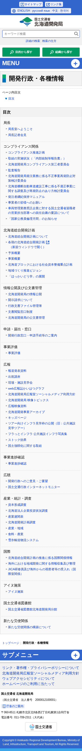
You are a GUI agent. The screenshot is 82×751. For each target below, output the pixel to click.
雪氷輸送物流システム (23, 540)
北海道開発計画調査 (22, 522)
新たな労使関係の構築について (29, 627)
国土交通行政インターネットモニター (34, 487)
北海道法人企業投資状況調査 (28, 510)
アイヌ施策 (15, 591)
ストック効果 (17, 440)
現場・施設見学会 (20, 382)
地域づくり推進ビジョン (25, 270)
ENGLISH (23, 10)
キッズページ (17, 417)
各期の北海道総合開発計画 (28, 244)
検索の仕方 (49, 41)
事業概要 (14, 258)
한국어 (64, 10)
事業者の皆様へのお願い (25, 202)
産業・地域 (15, 528)
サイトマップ (33, 4)
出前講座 (14, 376)
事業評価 (14, 353)
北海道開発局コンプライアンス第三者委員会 (38, 164)
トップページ (10, 643)
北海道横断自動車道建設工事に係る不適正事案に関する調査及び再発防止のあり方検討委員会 (41, 188)
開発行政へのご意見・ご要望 (28, 481)
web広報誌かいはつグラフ (26, 388)
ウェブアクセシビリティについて (28, 678)
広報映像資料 (17, 406)
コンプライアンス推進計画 (26, 152)
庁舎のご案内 (14, 706)
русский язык (41, 10)
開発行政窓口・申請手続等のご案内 (32, 335)
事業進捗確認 (17, 463)
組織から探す (63, 52)
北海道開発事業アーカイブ (26, 412)
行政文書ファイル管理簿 (25, 306)
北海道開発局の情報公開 (25, 294)
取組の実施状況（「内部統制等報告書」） (37, 158)
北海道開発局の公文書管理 (26, 317)
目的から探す (23, 52)
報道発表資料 (17, 370)
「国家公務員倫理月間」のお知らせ (32, 218)
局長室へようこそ (20, 129)
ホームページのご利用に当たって (28, 684)
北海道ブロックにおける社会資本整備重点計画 (40, 264)
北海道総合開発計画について (28, 236)
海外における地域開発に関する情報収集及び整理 (41, 563)
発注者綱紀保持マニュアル (26, 196)
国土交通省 (41, 726)
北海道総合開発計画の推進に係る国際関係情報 (40, 558)
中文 (55, 10)
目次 (11, 98)
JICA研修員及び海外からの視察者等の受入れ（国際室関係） (42, 571)
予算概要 (14, 253)
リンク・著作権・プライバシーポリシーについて (40, 668)
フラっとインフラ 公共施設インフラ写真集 (37, 434)
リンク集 (56, 4)
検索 (76, 34)
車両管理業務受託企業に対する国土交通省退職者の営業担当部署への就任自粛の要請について (41, 210)
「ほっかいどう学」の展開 (26, 276)
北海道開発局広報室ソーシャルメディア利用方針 (41, 394)
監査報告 (14, 170)
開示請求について (20, 300)
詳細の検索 (33, 41)
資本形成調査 (17, 504)
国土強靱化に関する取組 (25, 445)
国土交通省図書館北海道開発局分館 (32, 609)
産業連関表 (15, 516)
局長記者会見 (17, 135)
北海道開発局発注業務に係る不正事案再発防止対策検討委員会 (41, 178)
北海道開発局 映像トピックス (28, 400)
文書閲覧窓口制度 (20, 311)
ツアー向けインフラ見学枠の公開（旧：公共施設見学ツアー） (41, 426)
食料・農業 (15, 534)
